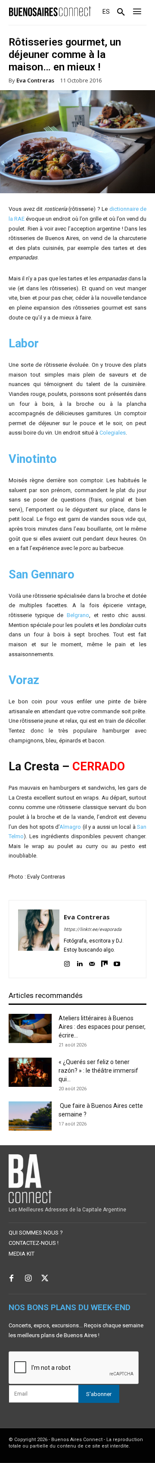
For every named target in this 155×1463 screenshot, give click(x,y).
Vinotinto (33, 459)
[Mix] (104, 962)
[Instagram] (67, 962)
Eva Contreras (35, 80)
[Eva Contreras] (38, 939)
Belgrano (78, 615)
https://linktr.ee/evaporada (92, 929)
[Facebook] (11, 1279)
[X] (45, 1279)
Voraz (24, 680)
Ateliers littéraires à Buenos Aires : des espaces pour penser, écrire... (102, 1027)
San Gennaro (41, 574)
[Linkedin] (79, 962)
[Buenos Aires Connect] (50, 11)
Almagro (70, 827)
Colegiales (112, 432)
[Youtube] (117, 962)
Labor (24, 343)
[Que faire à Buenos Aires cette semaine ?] (30, 1116)
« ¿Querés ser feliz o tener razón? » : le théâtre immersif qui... (98, 1070)
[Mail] (92, 962)
